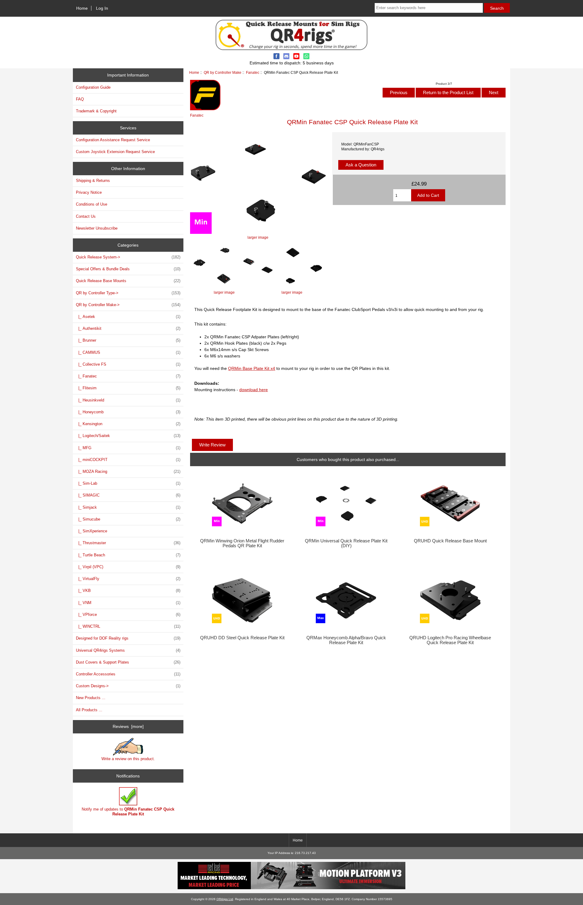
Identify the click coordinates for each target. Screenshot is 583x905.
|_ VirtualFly (128, 578)
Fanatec (252, 72)
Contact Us (86, 216)
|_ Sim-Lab (128, 483)
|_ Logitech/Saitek (128, 435)
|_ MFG (128, 448)
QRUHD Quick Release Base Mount (450, 540)
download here (253, 389)
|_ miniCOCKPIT (128, 459)
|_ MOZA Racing (128, 471)
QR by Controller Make (222, 72)
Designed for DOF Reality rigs (128, 638)
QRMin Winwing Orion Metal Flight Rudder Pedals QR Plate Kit (242, 543)
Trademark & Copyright (96, 111)
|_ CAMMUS (128, 352)
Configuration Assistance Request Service (113, 140)
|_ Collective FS (128, 364)
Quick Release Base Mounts (128, 280)
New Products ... (90, 697)
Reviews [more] (128, 726)
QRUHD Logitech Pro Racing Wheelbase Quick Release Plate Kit (450, 640)
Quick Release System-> (128, 257)
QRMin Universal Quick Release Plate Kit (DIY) (346, 543)
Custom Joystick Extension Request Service (115, 151)
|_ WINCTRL (128, 626)
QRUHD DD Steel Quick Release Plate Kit (242, 637)
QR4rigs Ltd (224, 899)
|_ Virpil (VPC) (128, 567)
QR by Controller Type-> (128, 293)
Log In (102, 8)
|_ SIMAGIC (128, 495)
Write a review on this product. (128, 758)
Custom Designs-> (128, 686)
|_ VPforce (128, 614)
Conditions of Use (91, 204)
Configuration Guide (93, 87)
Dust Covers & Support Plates (128, 662)
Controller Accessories (128, 674)
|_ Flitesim (128, 388)
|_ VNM (128, 602)
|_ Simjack (128, 507)
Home (82, 8)
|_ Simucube (128, 519)
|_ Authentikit (128, 328)
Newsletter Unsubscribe (97, 228)
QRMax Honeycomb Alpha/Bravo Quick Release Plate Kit (346, 640)
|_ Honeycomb (128, 412)
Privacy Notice (89, 192)
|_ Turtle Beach (128, 555)
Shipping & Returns (93, 180)
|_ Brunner (128, 340)
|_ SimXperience (91, 531)
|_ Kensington (128, 424)
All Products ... (89, 710)
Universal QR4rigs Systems (128, 650)
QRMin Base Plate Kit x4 (251, 368)
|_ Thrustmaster (128, 543)
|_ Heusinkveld (128, 400)
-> (128, 304)
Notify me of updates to (128, 811)
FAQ (80, 99)
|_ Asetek (128, 316)
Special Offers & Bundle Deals (128, 269)
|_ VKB (128, 590)
